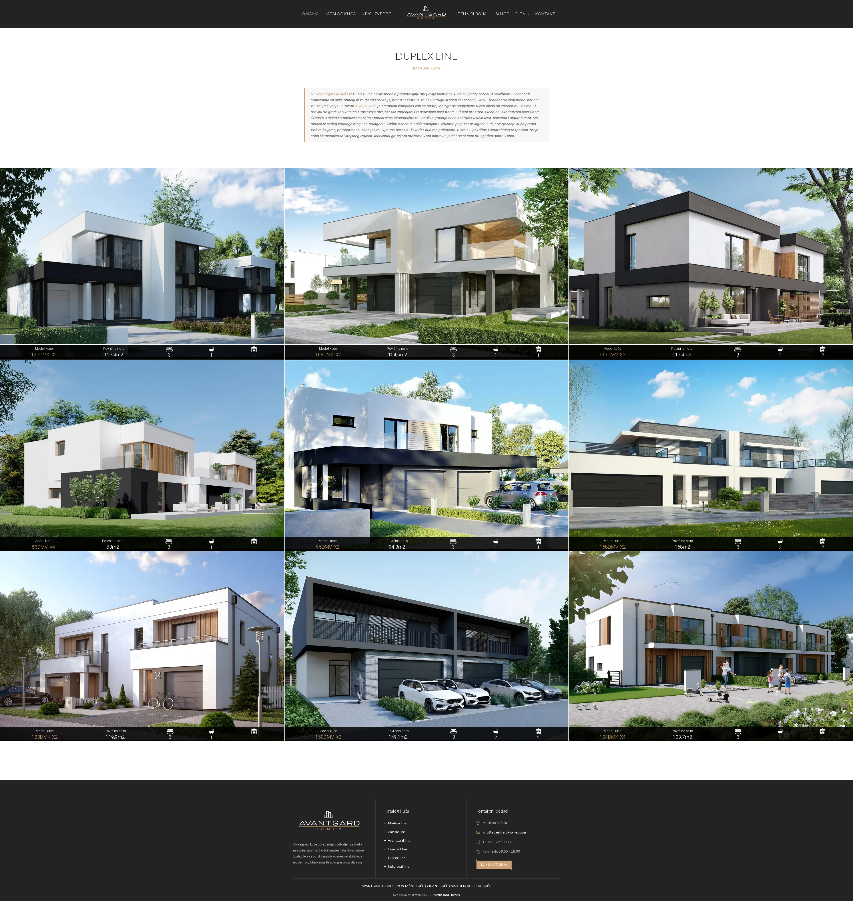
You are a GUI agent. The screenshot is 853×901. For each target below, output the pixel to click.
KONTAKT (545, 13)
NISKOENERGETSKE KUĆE (471, 886)
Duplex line (396, 858)
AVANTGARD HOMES (378, 886)
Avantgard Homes (447, 895)
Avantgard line (399, 840)
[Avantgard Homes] (426, 14)
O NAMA (310, 13)
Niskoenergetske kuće (329, 94)
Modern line (397, 823)
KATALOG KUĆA (340, 13)
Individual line (398, 866)
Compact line (398, 849)
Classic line (396, 832)
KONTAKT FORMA (494, 864)
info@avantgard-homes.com (504, 832)
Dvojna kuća (366, 106)
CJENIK (522, 13)
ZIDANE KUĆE (437, 886)
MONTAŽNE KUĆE (410, 886)
